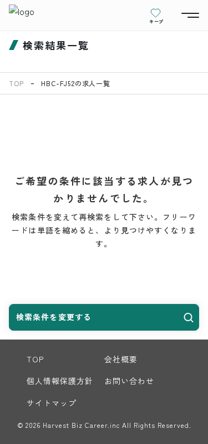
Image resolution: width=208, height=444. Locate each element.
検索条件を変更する (54, 316)
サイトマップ (52, 402)
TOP (16, 83)
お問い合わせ (129, 380)
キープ (156, 21)
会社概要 (121, 359)
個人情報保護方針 (60, 380)
